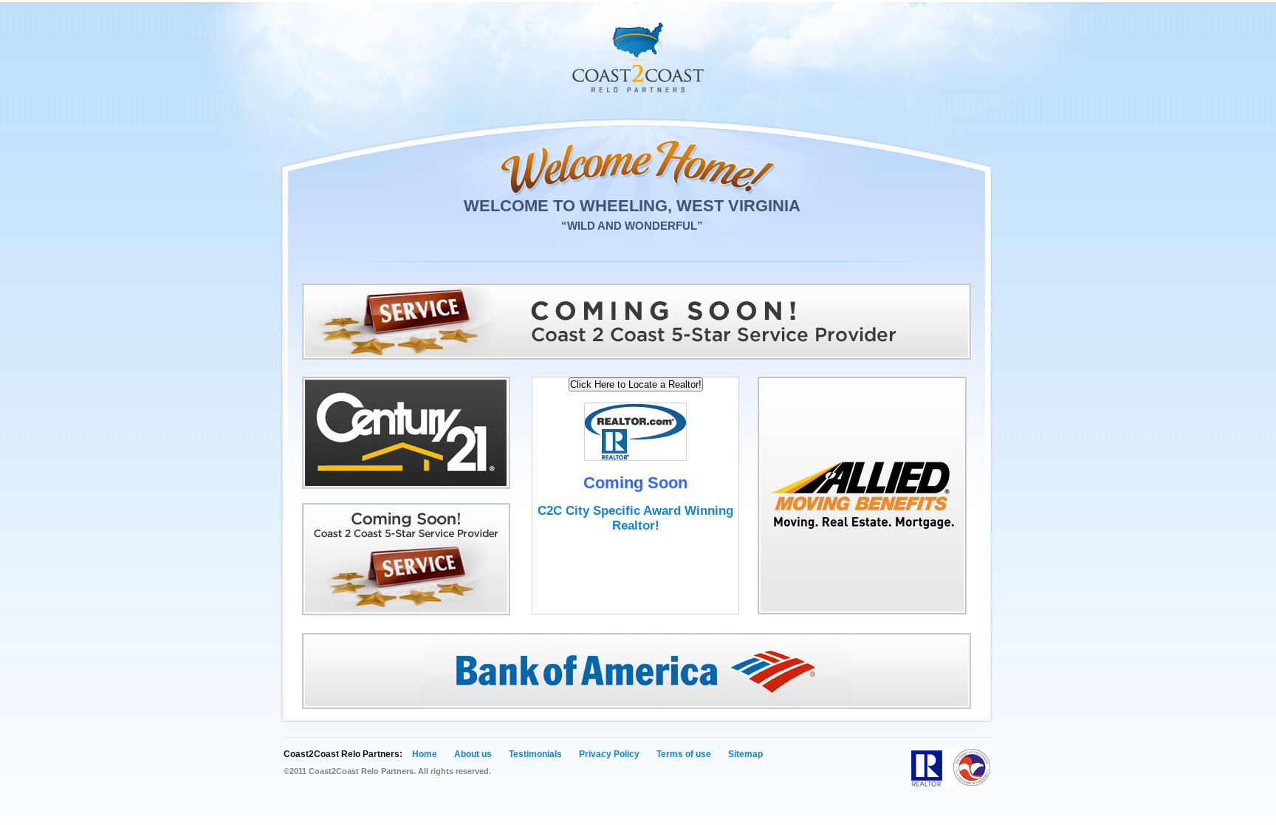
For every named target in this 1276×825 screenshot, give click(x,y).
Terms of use (683, 754)
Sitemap (745, 754)
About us (473, 754)
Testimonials (535, 754)
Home (424, 754)
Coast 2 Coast (638, 57)
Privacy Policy (609, 754)
